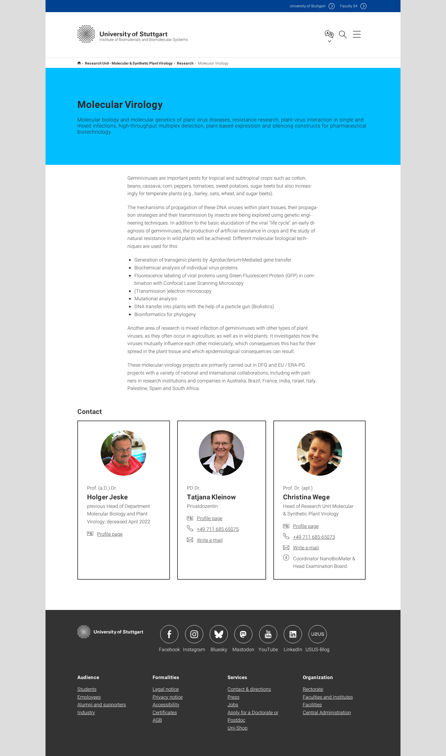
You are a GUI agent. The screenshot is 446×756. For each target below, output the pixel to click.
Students (86, 689)
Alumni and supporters (101, 704)
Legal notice (166, 689)
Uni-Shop (238, 727)
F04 (348, 6)
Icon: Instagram (194, 634)
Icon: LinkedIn (293, 634)
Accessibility (166, 704)
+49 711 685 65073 (314, 537)
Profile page (110, 534)
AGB (157, 720)
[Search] (342, 34)
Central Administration (327, 712)
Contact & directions (249, 689)
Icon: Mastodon (243, 634)
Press (233, 697)
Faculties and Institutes (328, 697)
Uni (308, 6)
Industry (86, 712)
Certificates (165, 712)
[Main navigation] (356, 34)
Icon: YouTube (268, 634)
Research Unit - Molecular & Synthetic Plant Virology (129, 63)
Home (79, 63)
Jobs (233, 704)
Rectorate (313, 689)
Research (185, 63)
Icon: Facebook (169, 634)
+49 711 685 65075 (218, 529)
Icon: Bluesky (219, 634)
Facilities (312, 704)
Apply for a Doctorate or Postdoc (253, 716)
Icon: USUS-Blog (318, 634)
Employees (89, 697)
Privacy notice (168, 697)
